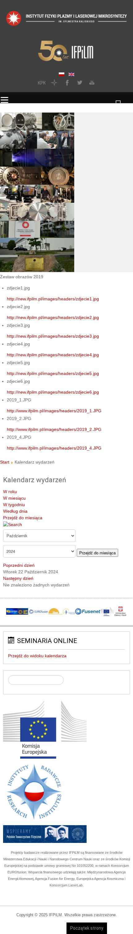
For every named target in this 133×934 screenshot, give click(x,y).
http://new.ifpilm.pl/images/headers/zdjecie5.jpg (53, 373)
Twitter (78, 82)
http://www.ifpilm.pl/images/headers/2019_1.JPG (54, 410)
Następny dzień (18, 578)
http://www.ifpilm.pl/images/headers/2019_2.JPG (54, 429)
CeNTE (54, 82)
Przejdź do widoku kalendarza (37, 655)
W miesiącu (14, 498)
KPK (41, 82)
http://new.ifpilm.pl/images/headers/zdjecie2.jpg (53, 317)
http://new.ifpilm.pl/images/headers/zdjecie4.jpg (53, 354)
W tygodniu (14, 504)
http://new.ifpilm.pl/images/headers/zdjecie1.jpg (53, 298)
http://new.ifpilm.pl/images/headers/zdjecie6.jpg (53, 392)
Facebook (66, 82)
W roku (10, 491)
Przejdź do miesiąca (22, 517)
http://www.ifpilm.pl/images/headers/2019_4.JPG (54, 448)
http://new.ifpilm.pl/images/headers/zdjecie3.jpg (53, 336)
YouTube (91, 82)
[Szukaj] (12, 524)
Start (4, 462)
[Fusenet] (88, 611)
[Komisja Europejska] (45, 729)
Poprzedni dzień (19, 565)
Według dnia (15, 511)
